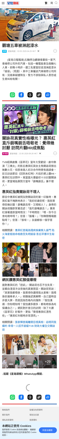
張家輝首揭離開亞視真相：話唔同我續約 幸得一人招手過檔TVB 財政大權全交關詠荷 (29, 326)
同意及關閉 (47, 430)
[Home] (13, 3)
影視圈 (5, 154)
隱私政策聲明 (7, 420)
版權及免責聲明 (36, 410)
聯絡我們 (6, 410)
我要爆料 (33, 420)
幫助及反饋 (34, 415)
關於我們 (6, 415)
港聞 (4, 51)
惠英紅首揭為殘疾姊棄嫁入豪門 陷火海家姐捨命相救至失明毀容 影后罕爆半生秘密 (28, 234)
